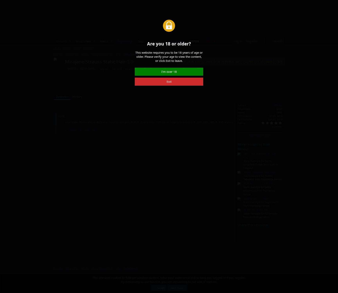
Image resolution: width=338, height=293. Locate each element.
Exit (169, 81)
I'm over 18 (169, 72)
